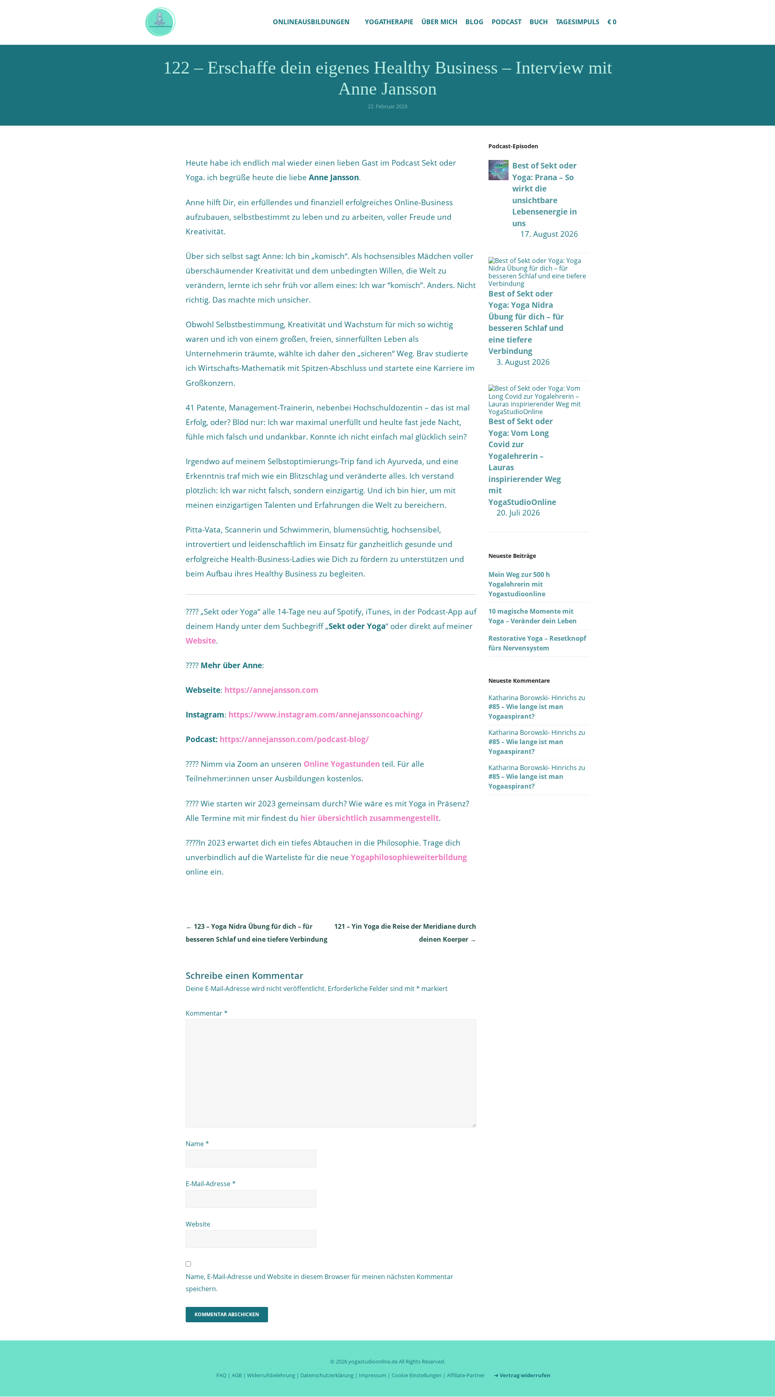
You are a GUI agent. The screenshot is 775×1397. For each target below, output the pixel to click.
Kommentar (207, 1013)
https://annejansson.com (271, 690)
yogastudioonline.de (373, 1361)
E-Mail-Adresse (211, 1183)
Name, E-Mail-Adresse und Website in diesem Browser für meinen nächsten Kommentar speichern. (319, 1282)
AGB (237, 1375)
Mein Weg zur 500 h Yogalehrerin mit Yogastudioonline (519, 584)
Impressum (372, 1375)
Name (197, 1143)
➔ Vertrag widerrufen (522, 1375)
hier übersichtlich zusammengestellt (369, 818)
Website (201, 640)
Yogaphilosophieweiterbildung (409, 857)
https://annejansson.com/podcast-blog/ (294, 739)
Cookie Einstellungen (417, 1375)
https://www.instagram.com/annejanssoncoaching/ (325, 714)
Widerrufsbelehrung (271, 1375)
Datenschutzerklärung (327, 1375)
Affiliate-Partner (466, 1375)
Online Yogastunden (342, 764)
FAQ (221, 1375)
